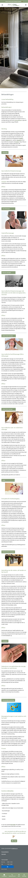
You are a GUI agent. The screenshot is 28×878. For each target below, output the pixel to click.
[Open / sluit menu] (2, 4)
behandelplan (18, 120)
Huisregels (3, 854)
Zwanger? (4, 181)
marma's (19, 140)
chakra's (8, 140)
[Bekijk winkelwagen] (25, 4)
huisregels (13, 824)
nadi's (21, 138)
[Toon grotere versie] (14, 161)
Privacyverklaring (5, 851)
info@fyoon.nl (15, 848)
